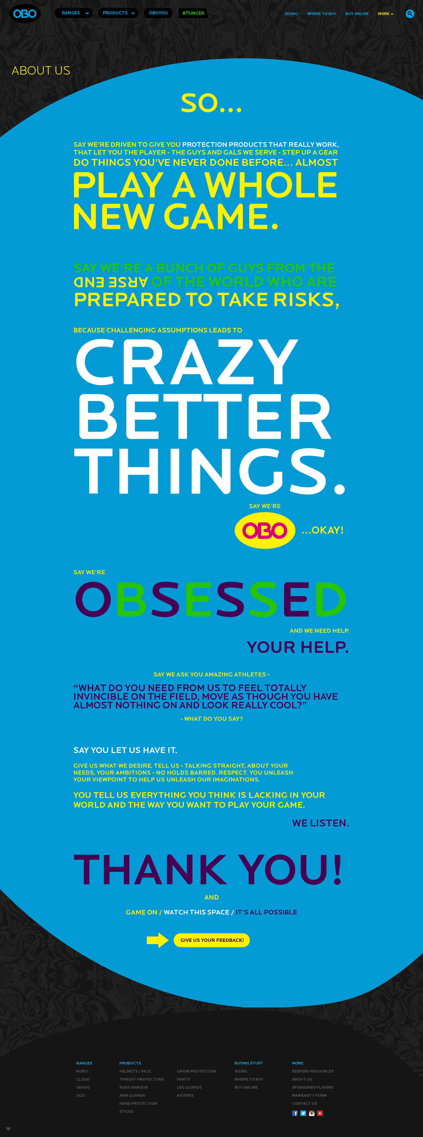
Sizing (291, 14)
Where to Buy (321, 14)
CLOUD (82, 1079)
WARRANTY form (309, 1095)
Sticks (126, 1111)
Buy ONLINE (246, 1087)
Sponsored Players (313, 1087)
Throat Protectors (141, 1079)
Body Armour (133, 1087)
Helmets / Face (135, 1071)
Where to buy (249, 1079)
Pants (183, 1079)
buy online (357, 14)
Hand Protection (138, 1103)
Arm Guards (132, 1095)
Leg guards (189, 1087)
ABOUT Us (302, 1079)
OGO (80, 1095)
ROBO (81, 1071)
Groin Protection (196, 1071)
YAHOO (82, 1087)
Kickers (185, 1095)
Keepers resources (313, 1071)
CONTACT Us (304, 1103)
